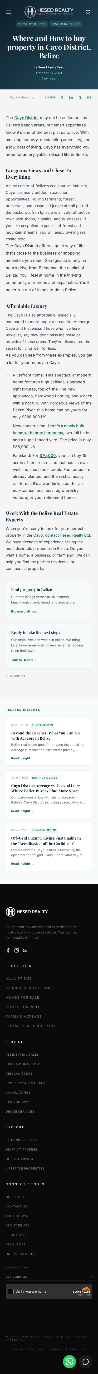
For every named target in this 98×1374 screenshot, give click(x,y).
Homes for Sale (22, 997)
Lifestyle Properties (25, 1168)
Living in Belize (66, 24)
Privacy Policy (28, 1349)
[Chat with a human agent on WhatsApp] (69, 1361)
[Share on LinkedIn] (71, 97)
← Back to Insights (20, 97)
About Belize (17, 1225)
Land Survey (17, 1102)
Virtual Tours (19, 1073)
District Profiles (22, 1149)
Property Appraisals (25, 1083)
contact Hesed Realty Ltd (67, 535)
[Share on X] (80, 97)
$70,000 (47, 455)
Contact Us (16, 1206)
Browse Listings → (25, 611)
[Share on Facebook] (62, 97)
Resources (16, 1244)
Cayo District (26, 117)
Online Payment (20, 1254)
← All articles (15, 676)
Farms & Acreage (24, 1016)
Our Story (15, 1197)
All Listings (19, 978)
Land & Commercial (24, 1064)
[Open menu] (8, 12)
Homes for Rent (23, 1007)
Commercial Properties (31, 1026)
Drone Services (20, 1111)
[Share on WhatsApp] (89, 97)
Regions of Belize (22, 1140)
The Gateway (17, 1216)
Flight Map (16, 1235)
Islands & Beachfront (30, 988)
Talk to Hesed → (23, 660)
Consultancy (18, 1092)
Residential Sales (22, 1054)
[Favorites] (88, 12)
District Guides (32, 24)
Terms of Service (67, 1349)
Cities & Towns (19, 1159)
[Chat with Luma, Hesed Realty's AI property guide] (85, 1361)
